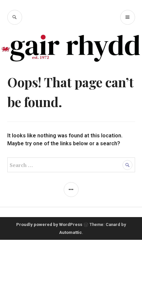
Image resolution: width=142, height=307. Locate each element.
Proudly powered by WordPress (49, 224)
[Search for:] (71, 165)
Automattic (70, 232)
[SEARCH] (14, 17)
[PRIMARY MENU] (127, 17)
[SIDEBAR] (71, 189)
